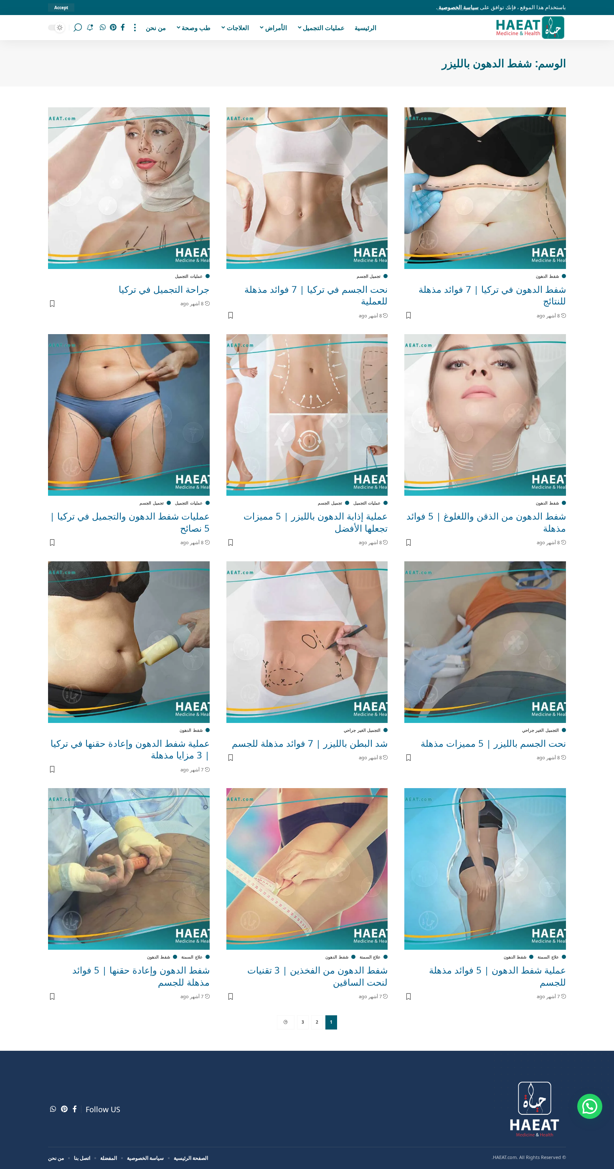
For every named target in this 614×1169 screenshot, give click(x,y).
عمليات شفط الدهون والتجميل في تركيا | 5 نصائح (130, 522)
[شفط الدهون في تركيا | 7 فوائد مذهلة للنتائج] (485, 188)
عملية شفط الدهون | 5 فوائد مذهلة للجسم (497, 976)
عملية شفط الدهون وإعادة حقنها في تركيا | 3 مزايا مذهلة (130, 749)
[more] (135, 27)
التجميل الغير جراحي (540, 730)
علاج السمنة (548, 957)
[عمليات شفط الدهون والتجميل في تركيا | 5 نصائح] (129, 415)
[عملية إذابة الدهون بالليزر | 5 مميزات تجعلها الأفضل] (307, 415)
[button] (589, 1106)
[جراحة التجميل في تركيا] (129, 188)
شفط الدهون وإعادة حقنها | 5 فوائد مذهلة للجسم (141, 976)
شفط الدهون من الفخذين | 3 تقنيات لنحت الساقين (317, 976)
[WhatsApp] (103, 27)
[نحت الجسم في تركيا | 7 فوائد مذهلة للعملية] (307, 188)
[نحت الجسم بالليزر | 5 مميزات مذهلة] (485, 642)
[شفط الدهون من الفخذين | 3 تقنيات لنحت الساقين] (307, 869)
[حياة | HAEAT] (530, 27)
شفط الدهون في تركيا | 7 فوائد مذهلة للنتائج (492, 295)
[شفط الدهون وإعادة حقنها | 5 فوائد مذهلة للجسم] (129, 869)
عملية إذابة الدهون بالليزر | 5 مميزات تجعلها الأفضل (316, 522)
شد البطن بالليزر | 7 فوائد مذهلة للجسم (310, 743)
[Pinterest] (113, 27)
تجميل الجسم (369, 276)
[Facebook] (123, 27)
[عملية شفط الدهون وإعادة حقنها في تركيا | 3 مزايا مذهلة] (129, 642)
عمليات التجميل (189, 276)
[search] (78, 27)
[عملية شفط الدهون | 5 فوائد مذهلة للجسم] (485, 869)
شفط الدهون (547, 276)
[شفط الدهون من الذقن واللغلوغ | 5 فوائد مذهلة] (485, 415)
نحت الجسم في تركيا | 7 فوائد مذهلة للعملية (316, 295)
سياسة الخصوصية (458, 7)
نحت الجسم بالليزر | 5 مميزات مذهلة (493, 743)
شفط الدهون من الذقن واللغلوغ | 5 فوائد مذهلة (486, 522)
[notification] (90, 27)
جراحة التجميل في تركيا (164, 289)
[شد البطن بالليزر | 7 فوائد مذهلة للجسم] (307, 642)
